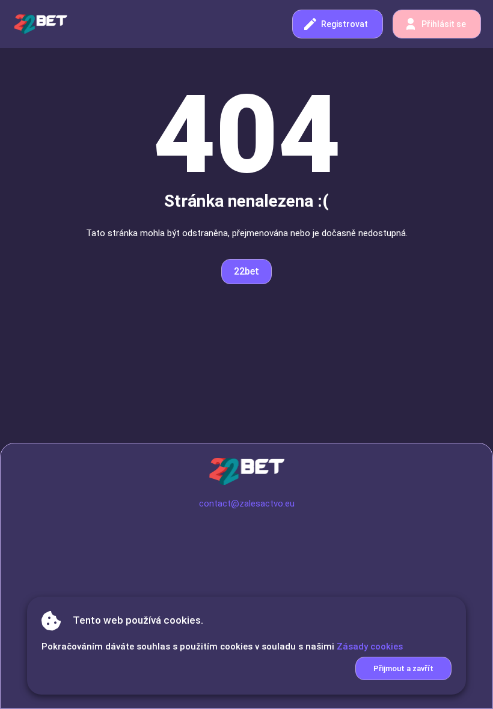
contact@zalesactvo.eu (247, 503)
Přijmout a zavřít (403, 668)
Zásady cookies (370, 646)
